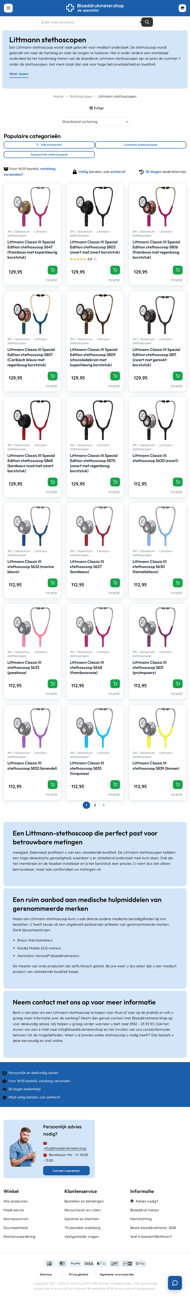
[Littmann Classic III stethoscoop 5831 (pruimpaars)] (157, 625)
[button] (8, 8)
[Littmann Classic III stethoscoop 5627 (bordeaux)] (95, 524)
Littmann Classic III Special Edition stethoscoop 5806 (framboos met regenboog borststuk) (156, 249)
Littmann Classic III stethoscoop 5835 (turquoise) (87, 768)
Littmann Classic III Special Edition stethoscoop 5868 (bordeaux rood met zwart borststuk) (31, 463)
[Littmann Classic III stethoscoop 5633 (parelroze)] (32, 625)
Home (58, 96)
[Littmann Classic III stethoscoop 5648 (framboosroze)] (95, 625)
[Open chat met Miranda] (175, 1283)
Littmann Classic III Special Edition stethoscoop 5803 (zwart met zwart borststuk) (95, 246)
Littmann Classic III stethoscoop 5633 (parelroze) (24, 667)
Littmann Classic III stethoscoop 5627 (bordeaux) (87, 566)
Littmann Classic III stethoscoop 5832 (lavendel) (32, 765)
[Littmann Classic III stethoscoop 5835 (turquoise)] (95, 726)
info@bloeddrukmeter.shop (65, 1148)
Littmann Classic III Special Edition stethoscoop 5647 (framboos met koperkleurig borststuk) (32, 249)
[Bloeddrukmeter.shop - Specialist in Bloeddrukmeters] (95, 8)
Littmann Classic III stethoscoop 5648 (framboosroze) (87, 667)
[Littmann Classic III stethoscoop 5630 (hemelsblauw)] (157, 524)
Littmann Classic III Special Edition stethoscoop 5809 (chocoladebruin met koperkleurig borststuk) (93, 357)
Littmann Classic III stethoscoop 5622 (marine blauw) (30, 566)
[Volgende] (103, 805)
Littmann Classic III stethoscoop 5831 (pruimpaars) (150, 667)
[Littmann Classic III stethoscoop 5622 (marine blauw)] (32, 524)
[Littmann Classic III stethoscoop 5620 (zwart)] (157, 418)
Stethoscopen (81, 96)
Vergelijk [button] (51, 279)
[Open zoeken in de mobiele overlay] (95, 22)
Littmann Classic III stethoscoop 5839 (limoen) (156, 765)
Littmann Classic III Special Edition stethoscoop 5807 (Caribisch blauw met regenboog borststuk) (31, 357)
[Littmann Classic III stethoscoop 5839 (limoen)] (157, 726)
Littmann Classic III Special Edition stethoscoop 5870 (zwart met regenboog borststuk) (93, 463)
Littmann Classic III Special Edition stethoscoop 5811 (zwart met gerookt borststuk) (156, 357)
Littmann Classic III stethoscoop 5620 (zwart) (155, 458)
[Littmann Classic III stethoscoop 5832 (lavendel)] (32, 726)
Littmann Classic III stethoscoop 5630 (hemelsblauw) (150, 566)
